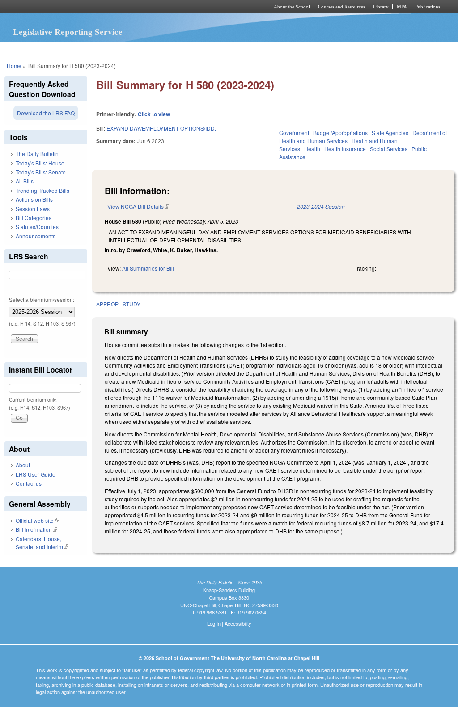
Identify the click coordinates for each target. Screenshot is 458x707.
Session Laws (33, 208)
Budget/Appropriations (340, 132)
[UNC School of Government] (110, 6)
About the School (292, 6)
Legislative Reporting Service (68, 31)
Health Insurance (345, 148)
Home (14, 65)
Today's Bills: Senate (41, 172)
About (23, 465)
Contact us (29, 483)
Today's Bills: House (40, 163)
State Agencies (390, 132)
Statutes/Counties (37, 226)
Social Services (388, 148)
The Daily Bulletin (37, 153)
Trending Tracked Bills (42, 190)
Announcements (35, 236)
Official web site (37, 520)
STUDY (131, 304)
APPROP (107, 304)
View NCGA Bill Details (138, 206)
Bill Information (36, 529)
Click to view (154, 114)
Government (294, 132)
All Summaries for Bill (148, 268)
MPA (402, 6)
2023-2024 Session (321, 206)
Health (312, 148)
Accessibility (238, 623)
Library (381, 6)
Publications (427, 6)
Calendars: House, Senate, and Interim (42, 542)
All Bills (25, 181)
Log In (214, 623)
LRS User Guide (35, 474)
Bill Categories (33, 217)
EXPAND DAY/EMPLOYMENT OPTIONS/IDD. (161, 128)
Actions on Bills (34, 199)
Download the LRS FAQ (46, 113)
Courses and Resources (341, 6)
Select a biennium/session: (41, 299)
